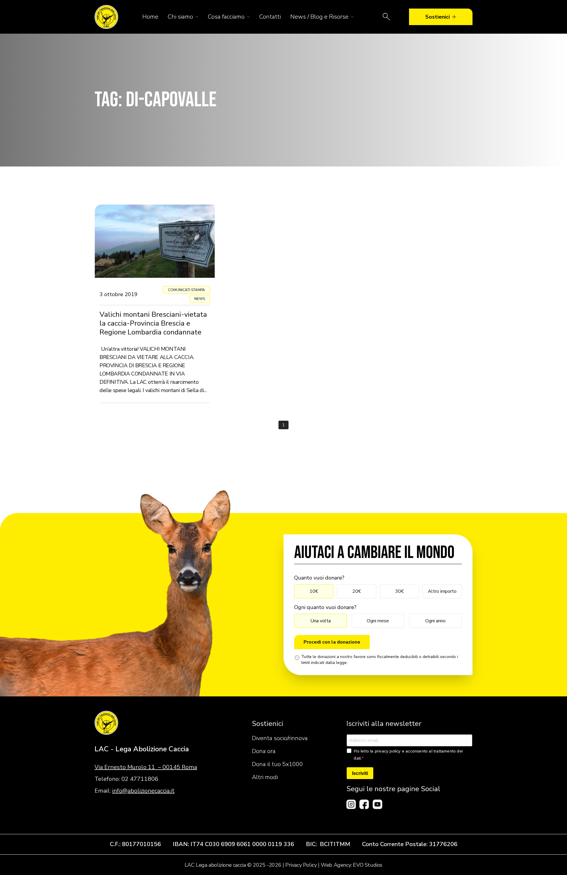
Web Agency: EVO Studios (351, 865)
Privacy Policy (301, 865)
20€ (356, 591)
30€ (399, 591)
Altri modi (265, 777)
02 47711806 (139, 779)
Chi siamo (180, 17)
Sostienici (437, 16)
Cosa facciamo (226, 17)
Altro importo (442, 591)
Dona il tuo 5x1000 (277, 764)
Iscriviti (360, 773)
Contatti (270, 17)
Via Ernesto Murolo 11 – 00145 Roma (145, 767)
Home (150, 17)
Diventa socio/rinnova (280, 738)
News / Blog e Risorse (319, 17)
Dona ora (264, 751)
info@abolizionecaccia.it (143, 791)
